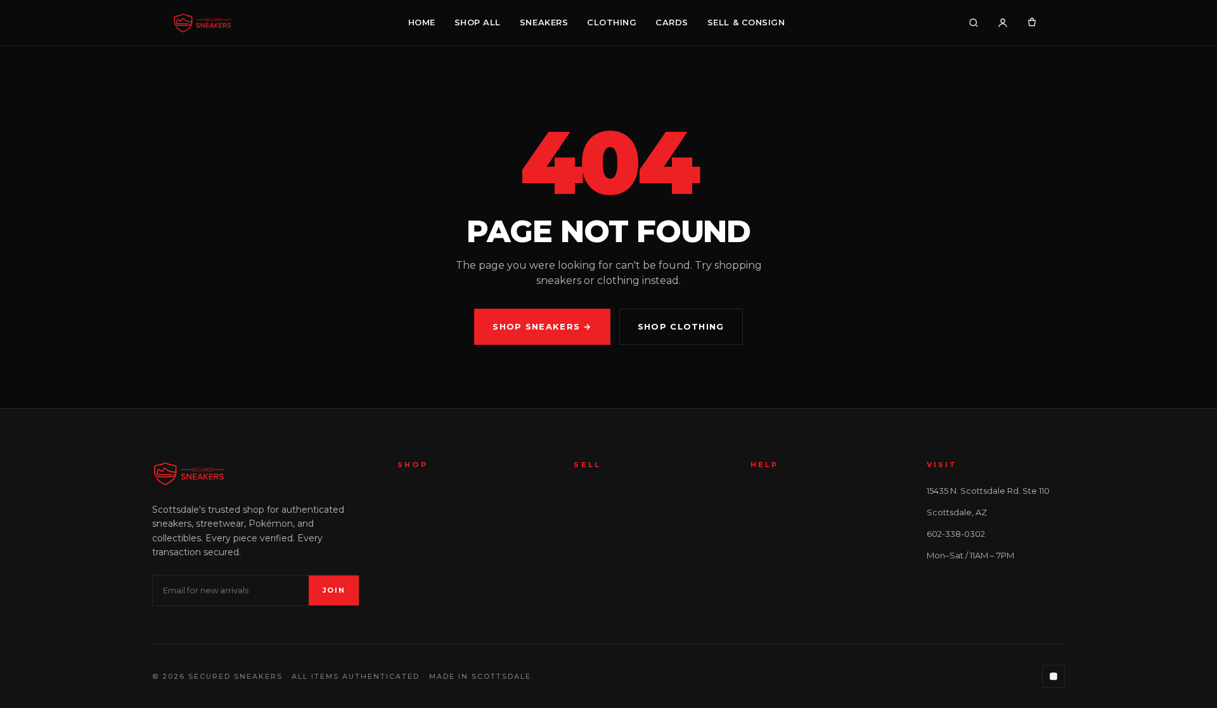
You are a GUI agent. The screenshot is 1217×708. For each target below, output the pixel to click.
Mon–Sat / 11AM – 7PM (970, 555)
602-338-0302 (956, 534)
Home (421, 22)
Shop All (477, 22)
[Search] (973, 22)
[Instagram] (1053, 676)
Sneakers (544, 22)
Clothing (611, 22)
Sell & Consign (746, 22)
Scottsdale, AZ (957, 512)
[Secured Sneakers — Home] (202, 22)
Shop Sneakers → (542, 326)
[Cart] (1032, 22)
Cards (671, 22)
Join (334, 590)
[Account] (1002, 22)
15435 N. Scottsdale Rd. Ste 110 (988, 491)
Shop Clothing (681, 326)
